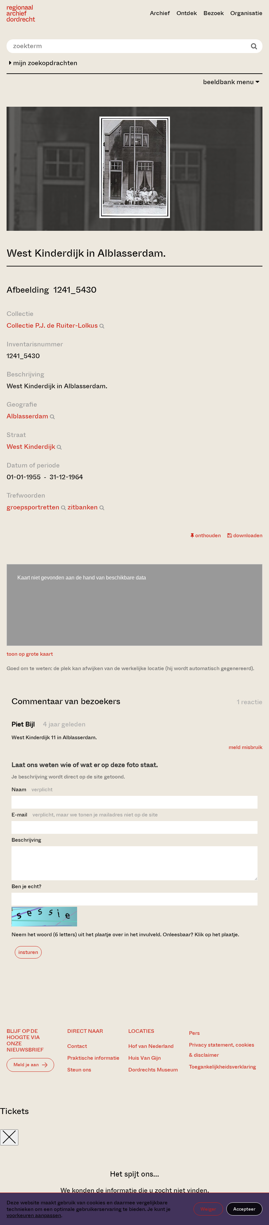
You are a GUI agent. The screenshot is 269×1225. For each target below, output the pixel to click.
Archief (160, 13)
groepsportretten (33, 507)
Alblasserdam (27, 416)
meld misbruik (245, 747)
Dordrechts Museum (153, 1069)
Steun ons (79, 1069)
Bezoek (213, 13)
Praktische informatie (93, 1058)
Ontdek (186, 13)
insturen (28, 952)
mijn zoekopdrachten (44, 63)
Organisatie (246, 13)
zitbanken (83, 507)
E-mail (84, 814)
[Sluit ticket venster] (9, 1137)
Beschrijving (26, 840)
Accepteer (244, 1209)
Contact (77, 1046)
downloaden (247, 535)
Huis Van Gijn (144, 1058)
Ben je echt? (26, 886)
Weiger (208, 1209)
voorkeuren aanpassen (34, 1215)
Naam (31, 789)
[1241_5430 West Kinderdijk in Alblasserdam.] (134, 216)
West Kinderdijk (31, 446)
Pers (194, 1033)
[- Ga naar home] (45, 13)
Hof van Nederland (151, 1046)
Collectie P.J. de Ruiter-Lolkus (52, 325)
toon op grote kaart (30, 654)
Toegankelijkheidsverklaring (222, 1066)
